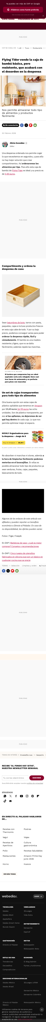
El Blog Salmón (30, 962)
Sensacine (28, 928)
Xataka (5, 911)
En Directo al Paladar (13, 371)
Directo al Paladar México (10, 1003)
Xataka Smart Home (11, 923)
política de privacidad (35, 783)
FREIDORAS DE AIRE (28, 19)
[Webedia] (9, 898)
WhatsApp (5, 796)
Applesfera (7, 919)
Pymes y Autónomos (32, 966)
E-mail (35, 125)
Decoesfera (7, 966)
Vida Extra (28, 915)
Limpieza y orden (29, 566)
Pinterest (32, 796)
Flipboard (30, 125)
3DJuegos (28, 911)
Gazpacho (40, 755)
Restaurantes (9, 856)
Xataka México (9, 983)
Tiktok (5, 801)
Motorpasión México (32, 1002)
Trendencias (8, 962)
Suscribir (37, 778)
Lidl (20, 48)
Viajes (26, 837)
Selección (15, 566)
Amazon (38, 405)
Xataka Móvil (8, 915)
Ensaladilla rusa (26, 755)
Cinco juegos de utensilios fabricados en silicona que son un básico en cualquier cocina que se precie (22, 557)
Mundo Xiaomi (9, 927)
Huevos (27, 864)
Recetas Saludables (33, 851)
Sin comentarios (11, 125)
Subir (36, 896)
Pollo (5, 851)
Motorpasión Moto (31, 949)
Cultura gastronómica (30, 844)
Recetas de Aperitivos (8, 844)
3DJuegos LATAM (31, 983)
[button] (18, 143)
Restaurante (37, 48)
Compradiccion (9, 970)
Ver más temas (9, 874)
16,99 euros (23, 409)
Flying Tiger (17, 170)
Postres (27, 829)
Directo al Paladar (10, 945)
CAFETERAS (8, 19)
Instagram (27, 796)
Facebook (22, 125)
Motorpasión (29, 945)
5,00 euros (10, 174)
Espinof (27, 932)
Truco (27, 48)
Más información (25, 1019)
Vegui (5, 837)
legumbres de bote (16, 322)
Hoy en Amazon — (13, 443)
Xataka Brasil (8, 987)
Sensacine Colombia (32, 994)
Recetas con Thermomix (8, 830)
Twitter (26, 125)
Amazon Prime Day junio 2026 (33, 857)
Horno (6, 864)
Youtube (21, 796)
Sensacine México (31, 990)
